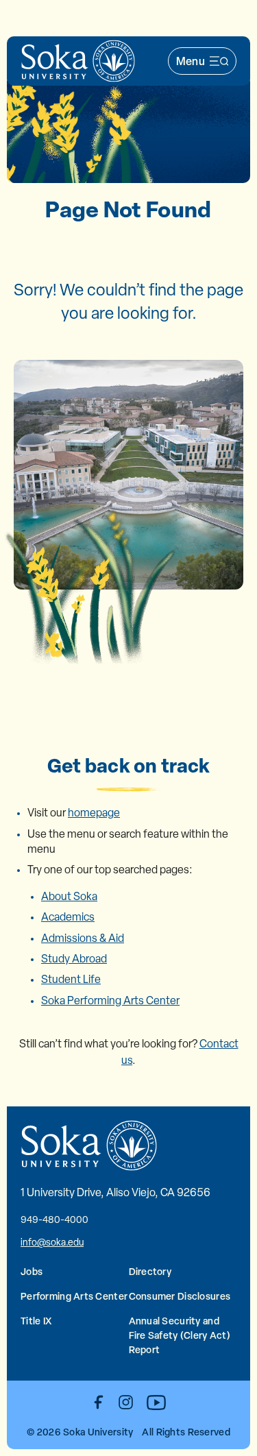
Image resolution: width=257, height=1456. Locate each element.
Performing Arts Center (74, 1295)
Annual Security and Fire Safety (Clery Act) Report (179, 1335)
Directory (150, 1271)
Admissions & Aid (82, 938)
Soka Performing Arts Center (110, 1000)
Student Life (71, 979)
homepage (94, 812)
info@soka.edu (52, 1242)
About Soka (69, 896)
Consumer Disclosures (180, 1295)
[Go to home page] (78, 61)
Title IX (36, 1320)
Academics (68, 917)
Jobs (31, 1271)
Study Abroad (74, 958)
